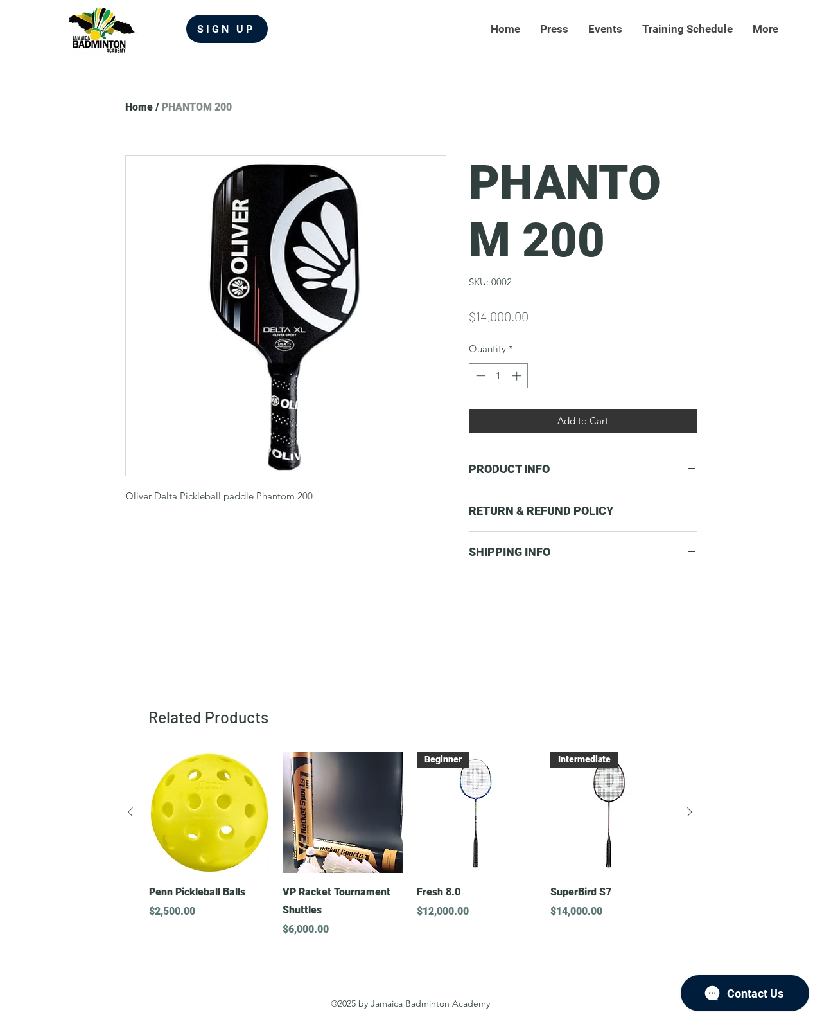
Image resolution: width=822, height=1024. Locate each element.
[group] (410, 844)
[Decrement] (479, 376)
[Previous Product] (130, 812)
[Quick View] (209, 812)
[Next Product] (689, 812)
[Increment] (518, 376)
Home (139, 107)
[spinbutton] (498, 376)
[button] (765, 29)
